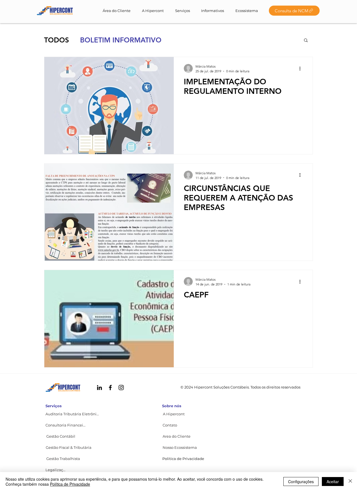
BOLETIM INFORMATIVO (120, 40)
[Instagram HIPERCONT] (121, 387)
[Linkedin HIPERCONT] (99, 387)
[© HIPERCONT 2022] (55, 11)
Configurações (301, 481)
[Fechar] (350, 481)
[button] (305, 41)
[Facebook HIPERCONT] (110, 387)
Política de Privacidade (70, 484)
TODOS (56, 40)
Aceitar (333, 481)
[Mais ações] (301, 68)
